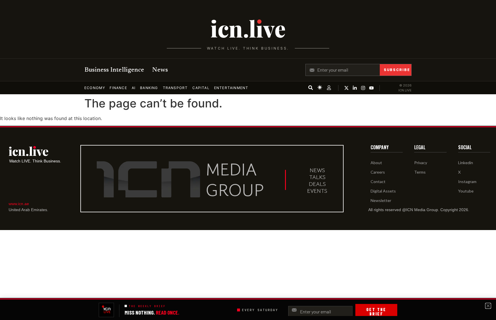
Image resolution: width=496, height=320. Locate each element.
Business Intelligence (114, 70)
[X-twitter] (346, 88)
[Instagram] (363, 88)
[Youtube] (371, 88)
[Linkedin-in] (354, 88)
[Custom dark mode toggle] (319, 87)
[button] (488, 306)
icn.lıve (248, 28)
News (160, 70)
